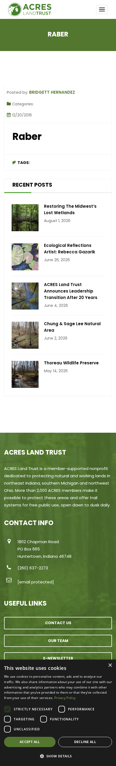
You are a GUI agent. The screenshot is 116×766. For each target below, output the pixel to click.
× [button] (110, 665)
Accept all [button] (30, 742)
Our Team (58, 640)
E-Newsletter (58, 658)
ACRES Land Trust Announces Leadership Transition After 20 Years (70, 291)
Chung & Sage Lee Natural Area (72, 327)
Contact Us (58, 623)
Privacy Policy (65, 698)
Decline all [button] (85, 742)
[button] (58, 756)
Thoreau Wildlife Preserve (71, 363)
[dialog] (58, 713)
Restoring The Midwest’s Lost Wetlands (70, 209)
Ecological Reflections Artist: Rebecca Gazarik (69, 249)
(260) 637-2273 (33, 568)
